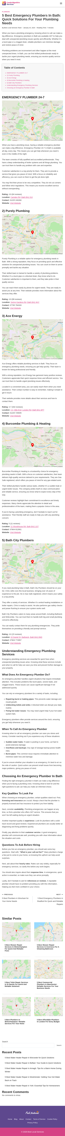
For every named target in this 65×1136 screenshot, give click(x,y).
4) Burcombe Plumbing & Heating (18, 80)
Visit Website (15, 203)
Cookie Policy (52, 1119)
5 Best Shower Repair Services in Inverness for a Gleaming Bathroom (48, 947)
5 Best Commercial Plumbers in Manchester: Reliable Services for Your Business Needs (47, 985)
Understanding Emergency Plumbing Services (22, 85)
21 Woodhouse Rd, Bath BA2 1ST (25, 526)
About (21, 1119)
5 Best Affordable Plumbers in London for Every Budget (48, 1021)
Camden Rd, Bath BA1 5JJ (22, 197)
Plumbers (6, 11)
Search (5, 1042)
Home (10, 1119)
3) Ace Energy (11, 78)
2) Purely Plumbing (13, 75)
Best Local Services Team (13, 28)
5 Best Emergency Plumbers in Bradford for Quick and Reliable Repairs (50, 899)
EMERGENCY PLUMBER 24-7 (17, 73)
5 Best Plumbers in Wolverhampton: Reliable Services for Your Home (15, 1022)
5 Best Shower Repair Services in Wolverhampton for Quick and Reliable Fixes (16, 948)
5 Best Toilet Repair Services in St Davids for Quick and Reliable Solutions (16, 984)
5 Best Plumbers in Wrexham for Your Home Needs (15, 898)
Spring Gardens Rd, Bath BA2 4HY (25, 302)
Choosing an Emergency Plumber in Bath (21, 88)
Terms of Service (39, 1119)
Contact (28, 1119)
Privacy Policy (32, 1123)
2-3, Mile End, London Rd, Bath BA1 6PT (27, 410)
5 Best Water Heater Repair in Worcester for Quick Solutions (29, 1058)
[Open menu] (61, 3)
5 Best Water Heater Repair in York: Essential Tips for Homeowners (32, 1086)
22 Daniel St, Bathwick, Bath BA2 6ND (26, 637)
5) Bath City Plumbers (14, 83)
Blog (15, 1119)
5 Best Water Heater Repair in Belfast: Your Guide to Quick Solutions (33, 1063)
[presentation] (16, 931)
